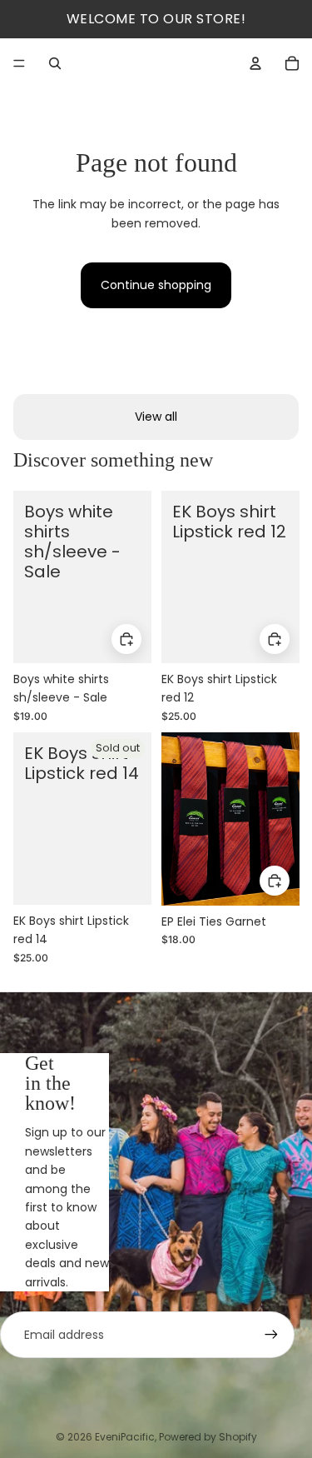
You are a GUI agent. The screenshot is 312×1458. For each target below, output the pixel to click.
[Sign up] (271, 1335)
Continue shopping (156, 285)
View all (156, 416)
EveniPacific (125, 1437)
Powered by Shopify (208, 1437)
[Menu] (19, 63)
